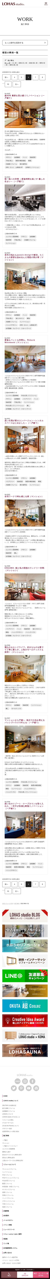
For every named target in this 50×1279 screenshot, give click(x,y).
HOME (5, 1096)
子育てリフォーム (7, 1204)
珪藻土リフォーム (7, 1195)
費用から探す (6, 1152)
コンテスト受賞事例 (12, 236)
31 (8, 84)
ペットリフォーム (7, 1198)
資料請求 (25, 1274)
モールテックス (16, 708)
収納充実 (32, 157)
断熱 (29, 161)
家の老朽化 (23, 164)
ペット (25, 157)
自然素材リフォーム (8, 1111)
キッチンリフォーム (8, 1189)
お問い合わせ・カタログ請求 (11, 1263)
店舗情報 (6, 1211)
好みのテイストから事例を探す (12, 1155)
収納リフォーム (7, 1207)
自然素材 (17, 157)
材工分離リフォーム (8, 1108)
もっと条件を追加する (25, 42)
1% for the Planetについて (10, 1125)
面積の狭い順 (33, 63)
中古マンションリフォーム (10, 1178)
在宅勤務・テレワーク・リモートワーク (18, 328)
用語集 (5, 1239)
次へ (16, 84)
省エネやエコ (20, 318)
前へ (6, 77)
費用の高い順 (14, 65)
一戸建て (5, 1140)
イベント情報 (7, 1225)
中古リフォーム (7, 1175)
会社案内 (6, 1215)
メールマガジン (8, 1220)
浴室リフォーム (7, 1192)
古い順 (14, 63)
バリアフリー (27, 399)
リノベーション (11, 243)
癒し (28, 405)
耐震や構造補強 (20, 161)
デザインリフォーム (8, 1201)
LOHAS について (7, 1114)
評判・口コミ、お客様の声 (14, 167)
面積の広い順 (23, 63)
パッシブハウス (30, 632)
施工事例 (6, 1135)
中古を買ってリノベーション (15, 405)
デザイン (8, 157)
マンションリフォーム (9, 1169)
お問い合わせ (7, 1253)
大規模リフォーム (11, 164)
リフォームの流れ (7, 1120)
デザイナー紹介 (7, 1128)
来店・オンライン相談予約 (41, 1274)
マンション (5, 1143)
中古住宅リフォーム (8, 1181)
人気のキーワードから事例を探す (12, 1160)
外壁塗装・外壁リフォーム (10, 1186)
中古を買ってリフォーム (29, 395)
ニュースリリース (9, 1229)
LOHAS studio (13, 3)
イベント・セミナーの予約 (10, 1260)
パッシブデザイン (11, 325)
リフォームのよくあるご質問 (12, 1234)
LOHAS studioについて (10, 1100)
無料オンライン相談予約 (10, 1257)
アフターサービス (7, 1123)
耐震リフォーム (7, 1183)
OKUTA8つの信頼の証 (9, 1105)
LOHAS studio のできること (11, 1117)
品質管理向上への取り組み (10, 1131)
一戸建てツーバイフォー (10, 1146)
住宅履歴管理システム (10, 1248)
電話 (9, 1274)
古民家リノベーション (32, 167)
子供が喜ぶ (9, 161)
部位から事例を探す (8, 1157)
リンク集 (6, 1243)
